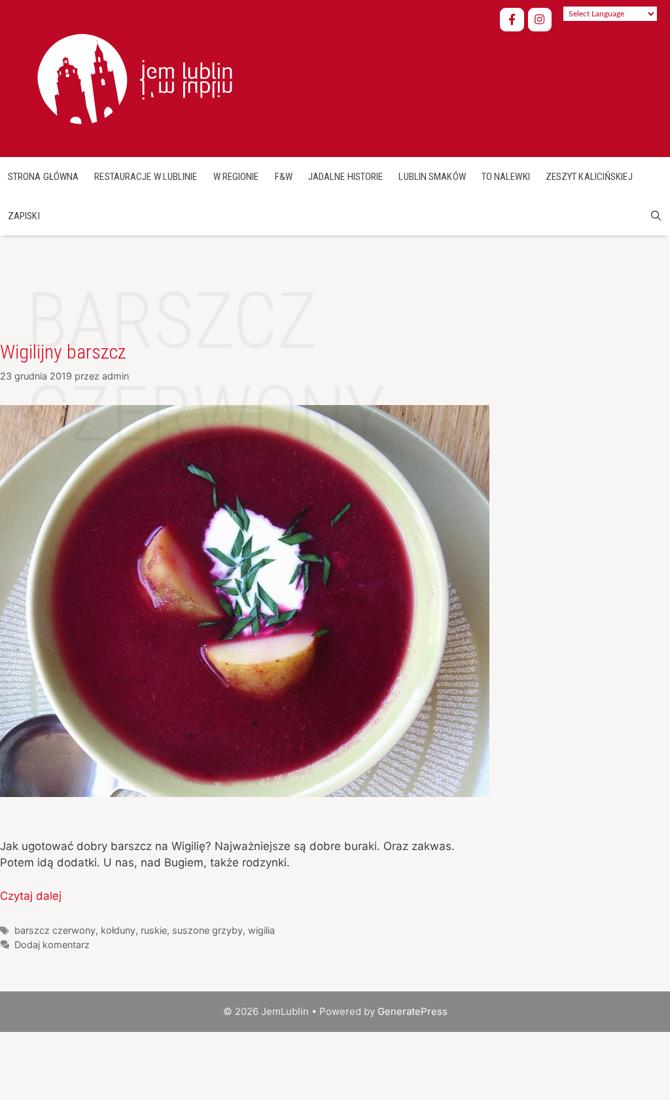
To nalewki (506, 177)
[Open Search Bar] (656, 216)
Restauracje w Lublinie (145, 177)
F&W (283, 177)
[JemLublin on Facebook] (512, 20)
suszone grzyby (207, 930)
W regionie (236, 177)
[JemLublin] (132, 77)
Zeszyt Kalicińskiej (589, 177)
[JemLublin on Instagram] (540, 20)
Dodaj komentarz (52, 944)
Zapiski (24, 216)
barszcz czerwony (55, 930)
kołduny (118, 930)
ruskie (154, 930)
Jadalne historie (345, 177)
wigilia (261, 930)
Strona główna (43, 177)
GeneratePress (413, 1011)
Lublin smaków (431, 177)
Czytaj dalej (31, 895)
